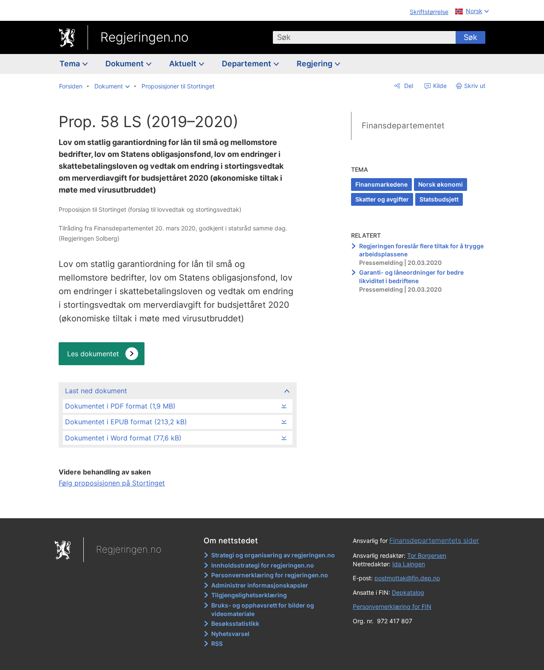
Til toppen (177, 506)
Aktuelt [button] (183, 63)
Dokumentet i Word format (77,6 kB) (123, 438)
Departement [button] (247, 63)
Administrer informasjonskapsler (259, 585)
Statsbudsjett (439, 199)
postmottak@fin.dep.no (407, 578)
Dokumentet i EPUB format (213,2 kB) (126, 421)
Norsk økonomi (440, 184)
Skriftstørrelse (429, 11)
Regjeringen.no (144, 37)
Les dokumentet (93, 353)
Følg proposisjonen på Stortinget (112, 483)
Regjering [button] (315, 63)
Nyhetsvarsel (230, 633)
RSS (217, 643)
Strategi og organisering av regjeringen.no (273, 555)
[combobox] (364, 37)
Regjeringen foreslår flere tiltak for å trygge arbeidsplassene (421, 250)
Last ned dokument (96, 390)
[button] (112, 86)
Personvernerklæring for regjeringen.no (269, 575)
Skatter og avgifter (382, 199)
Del (407, 85)
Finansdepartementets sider (434, 540)
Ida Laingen (408, 564)
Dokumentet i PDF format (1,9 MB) (120, 406)
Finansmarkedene (381, 184)
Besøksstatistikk (235, 623)
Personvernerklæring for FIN (392, 606)
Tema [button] (71, 63)
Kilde (439, 85)
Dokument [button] (125, 63)
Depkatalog (408, 592)
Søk (470, 37)
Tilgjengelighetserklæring (249, 595)
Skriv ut (474, 85)
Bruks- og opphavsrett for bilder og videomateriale (262, 609)
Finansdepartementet (403, 126)
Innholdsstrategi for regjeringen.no (262, 565)
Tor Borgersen (426, 555)
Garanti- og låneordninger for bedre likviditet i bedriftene (411, 276)
